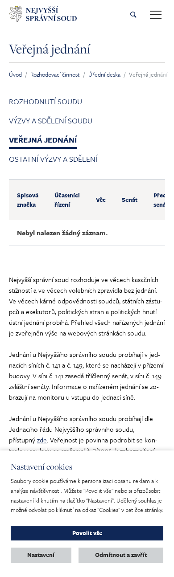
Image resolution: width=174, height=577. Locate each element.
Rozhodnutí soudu (45, 101)
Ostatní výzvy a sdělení (53, 158)
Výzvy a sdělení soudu (50, 120)
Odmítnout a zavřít (121, 554)
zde (42, 440)
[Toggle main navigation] (155, 14)
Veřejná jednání (43, 139)
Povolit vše (87, 532)
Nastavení (40, 554)
